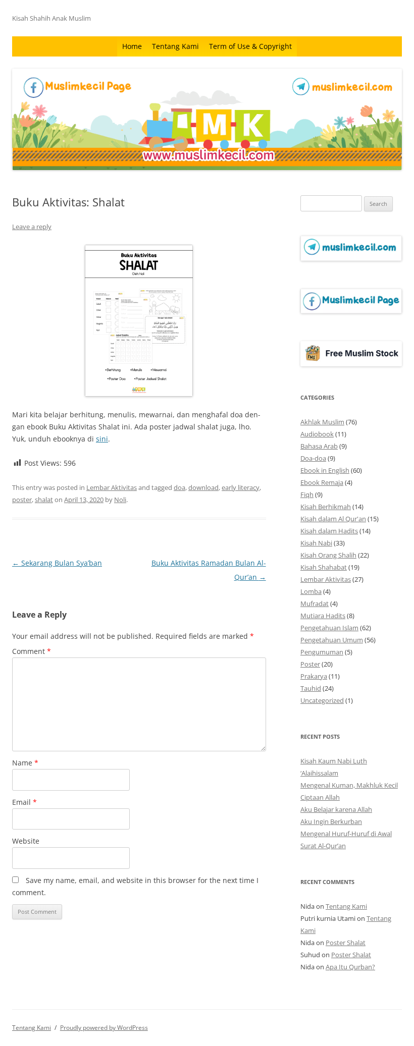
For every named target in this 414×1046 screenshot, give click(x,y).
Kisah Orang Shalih (328, 555)
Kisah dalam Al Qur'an (333, 518)
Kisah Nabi (316, 542)
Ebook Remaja (321, 482)
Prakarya (313, 676)
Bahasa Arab (319, 446)
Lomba (311, 591)
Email (24, 802)
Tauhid (310, 688)
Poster (310, 664)
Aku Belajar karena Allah (336, 809)
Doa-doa (313, 458)
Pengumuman (321, 651)
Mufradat (314, 603)
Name (25, 762)
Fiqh (307, 494)
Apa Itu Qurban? (350, 966)
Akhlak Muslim (322, 421)
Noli (120, 499)
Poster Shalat (346, 942)
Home (132, 46)
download (203, 487)
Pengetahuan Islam (329, 627)
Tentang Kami (175, 46)
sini (102, 439)
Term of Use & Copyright (250, 46)
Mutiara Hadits (322, 615)
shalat (44, 499)
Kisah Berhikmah (325, 506)
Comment (31, 651)
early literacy (241, 487)
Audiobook (317, 433)
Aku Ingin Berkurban (331, 821)
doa (179, 487)
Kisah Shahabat (323, 567)
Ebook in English (324, 470)
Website (25, 841)
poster (22, 499)
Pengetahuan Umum (331, 639)
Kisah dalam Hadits (329, 530)
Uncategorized (322, 700)
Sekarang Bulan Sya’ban (57, 563)
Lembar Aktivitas (111, 487)
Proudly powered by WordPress (104, 1027)
